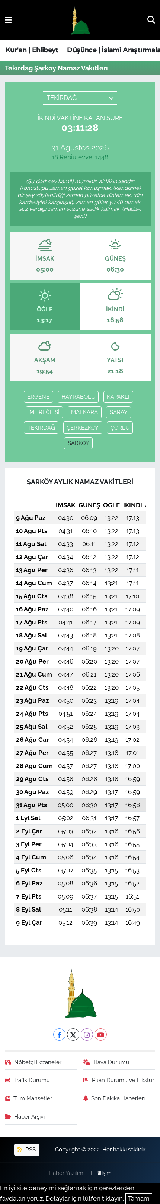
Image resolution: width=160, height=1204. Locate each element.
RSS (30, 1149)
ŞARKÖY (78, 443)
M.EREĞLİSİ (44, 412)
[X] (73, 1034)
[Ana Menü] (8, 19)
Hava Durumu (111, 1062)
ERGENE (38, 397)
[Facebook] (59, 1034)
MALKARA (84, 412)
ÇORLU (120, 427)
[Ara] (151, 19)
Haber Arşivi (29, 1116)
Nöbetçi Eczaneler (37, 1062)
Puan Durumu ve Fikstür (123, 1080)
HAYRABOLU (78, 397)
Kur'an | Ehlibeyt (32, 50)
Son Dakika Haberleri (118, 1098)
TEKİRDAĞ (41, 427)
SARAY (119, 412)
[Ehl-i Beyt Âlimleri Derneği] (80, 20)
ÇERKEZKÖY (83, 427)
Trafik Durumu (31, 1080)
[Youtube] (101, 1034)
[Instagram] (87, 1034)
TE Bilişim (99, 1173)
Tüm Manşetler (32, 1098)
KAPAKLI (118, 397)
